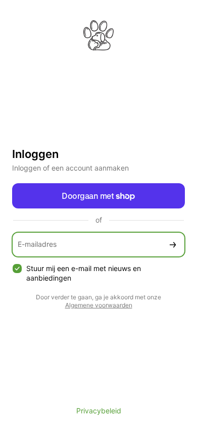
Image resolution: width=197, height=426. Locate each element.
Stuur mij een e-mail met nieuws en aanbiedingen (83, 273)
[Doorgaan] (172, 244)
